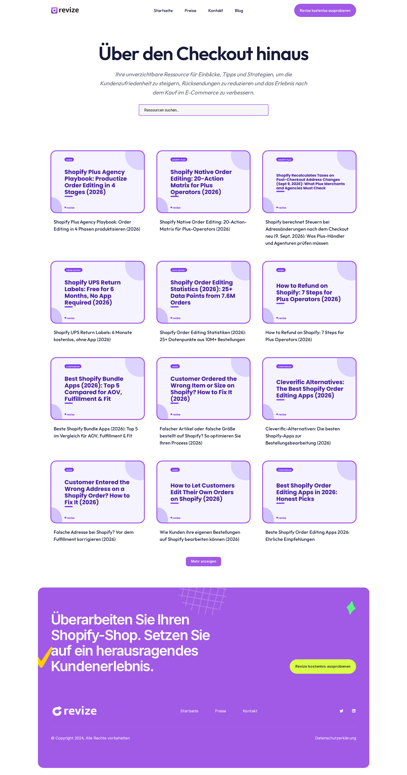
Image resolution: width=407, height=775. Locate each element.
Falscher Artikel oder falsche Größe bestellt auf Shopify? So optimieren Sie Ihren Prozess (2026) (201, 436)
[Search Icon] (204, 110)
